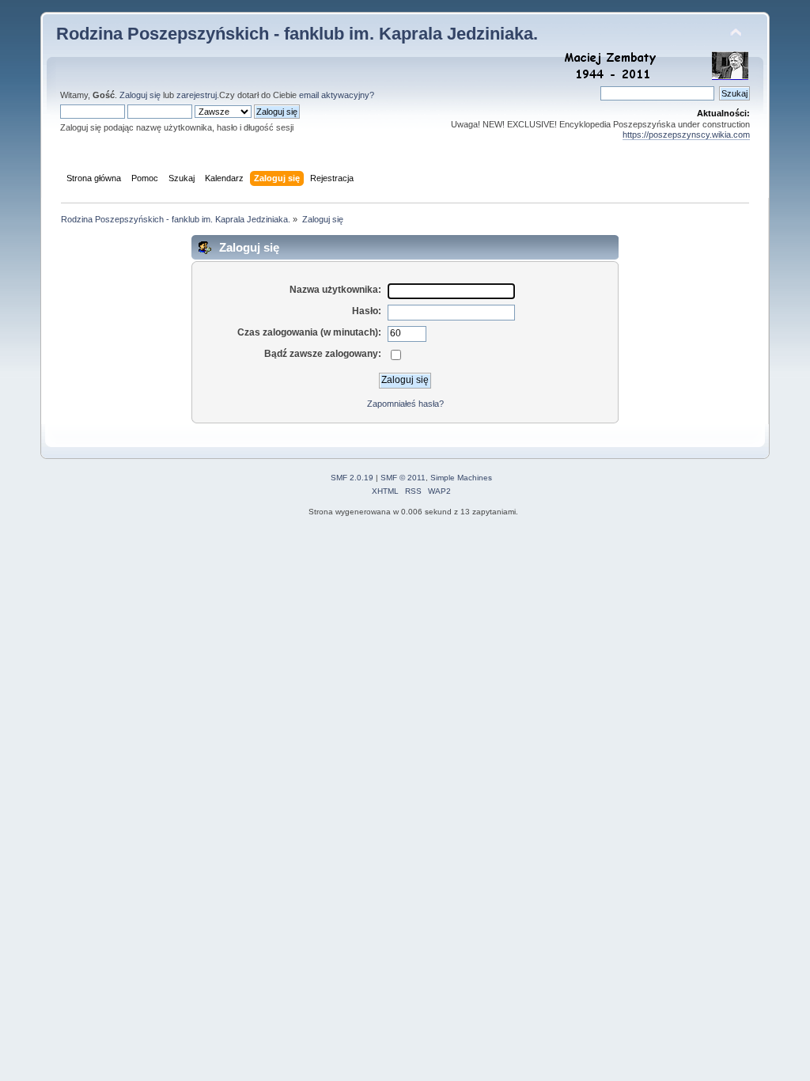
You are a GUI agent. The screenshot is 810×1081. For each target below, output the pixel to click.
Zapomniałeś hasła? (405, 403)
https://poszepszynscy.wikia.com (686, 134)
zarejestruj (196, 95)
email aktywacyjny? (336, 95)
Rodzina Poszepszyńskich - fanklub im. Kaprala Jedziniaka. (297, 34)
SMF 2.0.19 (352, 477)
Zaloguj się (140, 95)
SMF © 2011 (403, 477)
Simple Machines (461, 477)
